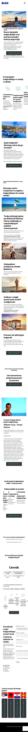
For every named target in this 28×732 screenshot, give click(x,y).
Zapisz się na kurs (14, 53)
